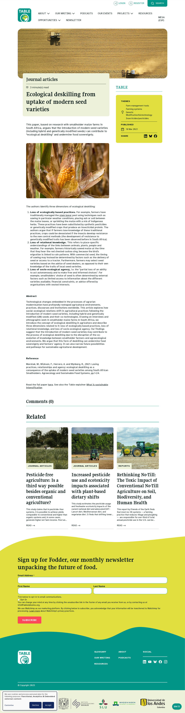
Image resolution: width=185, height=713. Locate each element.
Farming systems (134, 109)
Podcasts (125, 657)
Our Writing (102, 657)
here (50, 384)
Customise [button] (9, 705)
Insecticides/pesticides (137, 118)
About (122, 651)
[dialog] (30, 701)
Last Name (99, 586)
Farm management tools (137, 105)
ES (178, 706)
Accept (48, 705)
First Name (24, 586)
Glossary (100, 651)
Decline (35, 705)
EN (175, 706)
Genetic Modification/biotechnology (139, 113)
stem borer (65, 215)
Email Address (26, 575)
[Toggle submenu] (48, 13)
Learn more (34, 611)
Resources (101, 663)
